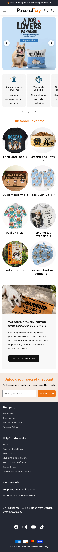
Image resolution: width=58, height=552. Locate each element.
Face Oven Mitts (41, 194)
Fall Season (13, 270)
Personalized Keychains (42, 234)
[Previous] (7, 43)
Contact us (9, 418)
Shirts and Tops (13, 157)
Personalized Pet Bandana (42, 272)
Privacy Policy (10, 427)
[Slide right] (35, 112)
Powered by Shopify (39, 546)
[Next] (51, 43)
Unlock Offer (46, 393)
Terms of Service (12, 422)
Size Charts (9, 453)
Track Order (9, 466)
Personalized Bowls (43, 157)
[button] (4, 10)
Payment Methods (13, 449)
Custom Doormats (15, 195)
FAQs (5, 444)
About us (8, 413)
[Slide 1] (29, 43)
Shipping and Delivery (15, 457)
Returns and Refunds (14, 462)
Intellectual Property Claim (18, 471)
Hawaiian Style (13, 232)
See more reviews (24, 358)
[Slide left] (22, 112)
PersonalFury (24, 546)
